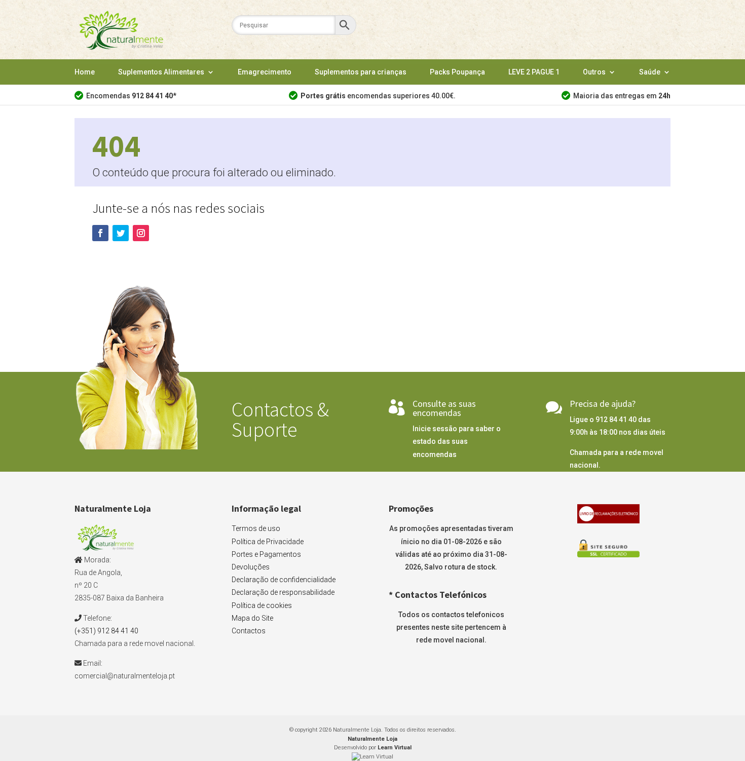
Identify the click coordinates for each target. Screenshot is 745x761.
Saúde (649, 72)
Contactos (249, 631)
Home (84, 72)
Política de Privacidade (268, 542)
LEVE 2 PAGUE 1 (534, 72)
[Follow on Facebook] (100, 233)
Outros (594, 72)
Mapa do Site (252, 618)
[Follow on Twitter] (121, 233)
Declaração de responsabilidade (283, 592)
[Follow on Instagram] (141, 233)
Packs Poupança (457, 72)
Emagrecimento (264, 72)
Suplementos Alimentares (161, 72)
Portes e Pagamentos (266, 554)
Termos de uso (256, 528)
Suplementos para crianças (360, 72)
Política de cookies (262, 605)
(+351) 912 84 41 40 (106, 631)
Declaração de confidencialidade (284, 580)
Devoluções (251, 567)
